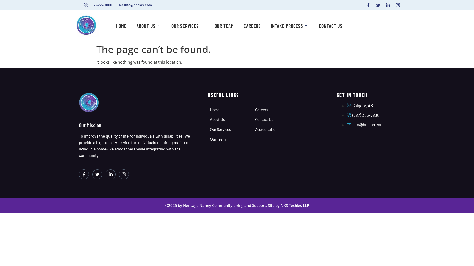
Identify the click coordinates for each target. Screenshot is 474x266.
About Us (146, 26)
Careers (252, 26)
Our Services (185, 26)
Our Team (224, 26)
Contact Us (331, 26)
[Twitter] (378, 5)
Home (121, 26)
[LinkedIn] (388, 5)
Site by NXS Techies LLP (288, 205)
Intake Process (287, 26)
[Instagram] (398, 5)
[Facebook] (368, 5)
